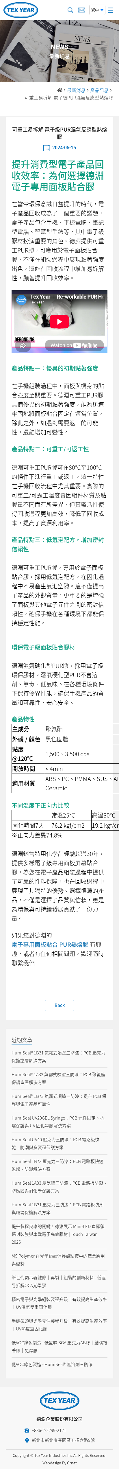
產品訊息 (99, 89)
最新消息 (76, 89)
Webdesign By (54, 1463)
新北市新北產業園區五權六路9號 (63, 1440)
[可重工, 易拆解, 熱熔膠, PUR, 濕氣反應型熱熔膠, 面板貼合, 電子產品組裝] (20, 10)
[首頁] (59, 90)
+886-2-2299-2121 (49, 1430)
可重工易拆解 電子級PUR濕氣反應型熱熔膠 (69, 97)
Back (60, 1005)
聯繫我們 (23, 963)
